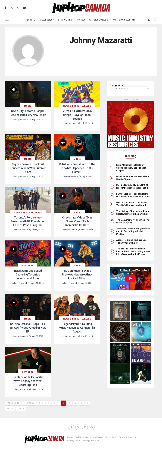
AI (90, 19)
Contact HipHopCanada (92, 437)
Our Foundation (124, 19)
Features (46, 19)
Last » (21, 408)
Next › (10, 408)
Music (31, 19)
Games (81, 19)
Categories (116, 85)
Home (70, 437)
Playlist (78, 437)
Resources (101, 19)
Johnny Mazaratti (20, 119)
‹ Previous (29, 403)
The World (65, 19)
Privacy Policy (111, 437)
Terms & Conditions (128, 437)
